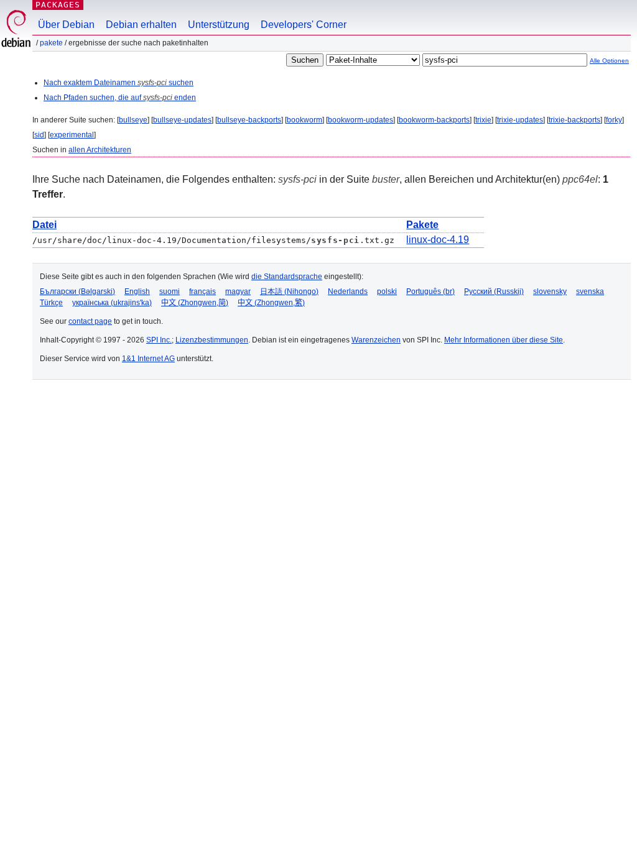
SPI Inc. (159, 340)
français (202, 291)
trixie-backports (574, 120)
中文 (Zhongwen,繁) (271, 302)
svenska (590, 291)
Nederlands (348, 291)
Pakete (51, 43)
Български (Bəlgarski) (77, 291)
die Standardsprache (286, 276)
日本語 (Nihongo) (289, 291)
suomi (169, 291)
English (137, 291)
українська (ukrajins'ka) (112, 302)
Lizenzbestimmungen (211, 340)
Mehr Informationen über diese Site (503, 340)
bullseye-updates (182, 120)
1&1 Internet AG (148, 358)
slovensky (550, 291)
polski (387, 291)
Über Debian (66, 24)
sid (39, 135)
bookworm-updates (360, 120)
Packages (57, 4)
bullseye (133, 120)
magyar (238, 291)
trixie (483, 120)
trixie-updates (520, 120)
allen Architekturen (99, 149)
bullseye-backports (249, 120)
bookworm (304, 120)
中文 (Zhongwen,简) (194, 302)
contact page (90, 321)
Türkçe (51, 302)
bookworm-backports (434, 120)
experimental (72, 135)
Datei (44, 224)
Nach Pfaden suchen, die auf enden (120, 97)
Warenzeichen (376, 340)
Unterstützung (218, 24)
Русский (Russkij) (494, 291)
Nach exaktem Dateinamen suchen (118, 82)
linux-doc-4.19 (437, 239)
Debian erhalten (141, 24)
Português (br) (430, 291)
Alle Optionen (609, 60)
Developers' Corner (303, 24)
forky (614, 120)
